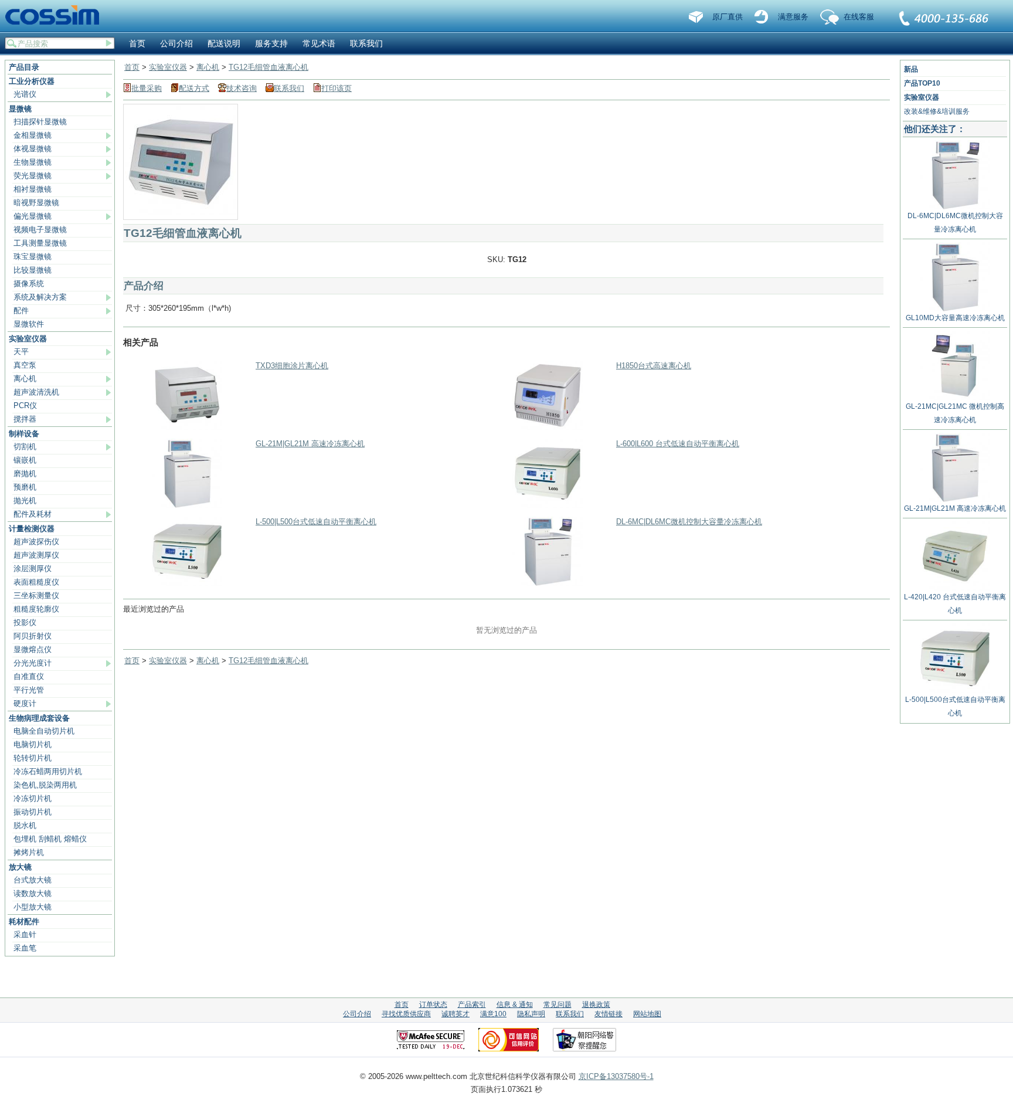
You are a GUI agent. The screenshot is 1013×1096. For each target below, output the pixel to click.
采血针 (24, 934)
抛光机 (24, 500)
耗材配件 (24, 921)
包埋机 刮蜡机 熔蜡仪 (50, 838)
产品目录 (24, 67)
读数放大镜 (32, 893)
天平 (21, 351)
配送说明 (224, 43)
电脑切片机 (32, 744)
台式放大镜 (32, 880)
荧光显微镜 (32, 175)
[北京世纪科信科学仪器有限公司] (56, 16)
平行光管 (28, 690)
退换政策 (596, 1004)
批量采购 (146, 88)
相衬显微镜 (32, 189)
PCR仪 (25, 405)
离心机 (24, 378)
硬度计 (24, 703)
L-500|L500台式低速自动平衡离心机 (316, 521)
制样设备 (24, 433)
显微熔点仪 (32, 649)
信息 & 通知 (515, 1004)
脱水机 (24, 825)
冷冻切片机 (32, 798)
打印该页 (336, 88)
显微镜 (20, 108)
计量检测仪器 (32, 528)
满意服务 (793, 16)
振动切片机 (32, 811)
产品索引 (472, 1004)
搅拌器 (24, 419)
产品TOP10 (922, 83)
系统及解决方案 (40, 297)
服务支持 (271, 43)
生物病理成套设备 (39, 718)
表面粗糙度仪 (36, 582)
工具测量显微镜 (40, 243)
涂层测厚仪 (32, 568)
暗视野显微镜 (36, 202)
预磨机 (24, 487)
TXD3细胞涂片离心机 (292, 365)
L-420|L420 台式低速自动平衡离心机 (955, 604)
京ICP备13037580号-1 (616, 1076)
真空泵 (24, 365)
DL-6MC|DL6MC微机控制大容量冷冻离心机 (689, 521)
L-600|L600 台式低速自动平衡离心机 (677, 443)
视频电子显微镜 (40, 229)
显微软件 (28, 324)
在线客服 (859, 16)
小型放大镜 (32, 906)
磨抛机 (24, 473)
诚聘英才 (455, 1014)
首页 (137, 43)
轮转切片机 (32, 758)
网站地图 (647, 1014)
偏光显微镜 (32, 216)
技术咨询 (241, 88)
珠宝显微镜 (32, 256)
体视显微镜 (32, 148)
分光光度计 (32, 663)
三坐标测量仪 (36, 595)
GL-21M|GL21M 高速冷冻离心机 (310, 443)
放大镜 (20, 867)
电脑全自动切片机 (43, 731)
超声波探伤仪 (36, 541)
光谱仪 (24, 94)
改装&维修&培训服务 (937, 111)
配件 (21, 310)
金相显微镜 (32, 135)
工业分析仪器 (32, 81)
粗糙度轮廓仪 (36, 609)
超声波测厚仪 (36, 555)
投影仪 (24, 622)
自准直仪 (28, 676)
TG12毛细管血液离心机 (268, 67)
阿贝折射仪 (32, 636)
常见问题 (557, 1004)
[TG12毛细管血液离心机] (180, 212)
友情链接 (608, 1014)
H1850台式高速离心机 (653, 365)
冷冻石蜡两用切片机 (47, 771)
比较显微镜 (32, 270)
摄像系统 (28, 283)
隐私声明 (531, 1014)
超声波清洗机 (36, 392)
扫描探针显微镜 (40, 121)
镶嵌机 (24, 460)
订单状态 (433, 1004)
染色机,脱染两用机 (45, 785)
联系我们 (944, 19)
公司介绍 (176, 43)
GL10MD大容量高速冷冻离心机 (955, 318)
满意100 (493, 1014)
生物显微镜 (32, 162)
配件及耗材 (32, 514)
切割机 (24, 446)
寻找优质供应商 (406, 1014)
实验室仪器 (28, 338)
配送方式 (194, 88)
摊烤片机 (28, 852)
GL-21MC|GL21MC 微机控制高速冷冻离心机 (955, 413)
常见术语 (318, 43)
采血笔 (24, 948)
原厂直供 (727, 16)
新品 (911, 69)
